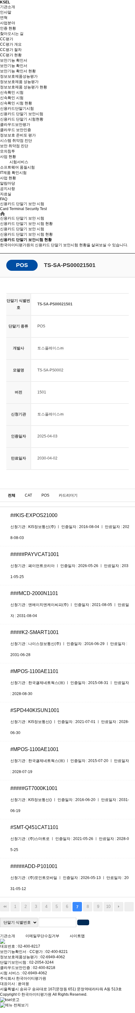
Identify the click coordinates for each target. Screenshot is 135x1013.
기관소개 (7, 7)
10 (108, 906)
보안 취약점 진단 (14, 146)
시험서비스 (18, 162)
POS (45, 495)
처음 (4, 906)
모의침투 (7, 151)
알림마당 (7, 183)
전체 (11, 495)
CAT (28, 495)
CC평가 (6, 39)
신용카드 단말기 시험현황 (21, 119)
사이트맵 (77, 936)
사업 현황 (8, 156)
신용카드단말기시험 (17, 108)
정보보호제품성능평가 (19, 76)
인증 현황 (8, 28)
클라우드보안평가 (15, 124)
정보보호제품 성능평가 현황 (23, 87)
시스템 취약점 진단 (16, 140)
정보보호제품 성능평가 (19, 82)
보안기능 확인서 (13, 60)
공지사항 (7, 188)
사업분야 (7, 23)
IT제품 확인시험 (13, 172)
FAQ (3, 199)
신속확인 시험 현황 (16, 103)
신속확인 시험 (12, 92)
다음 (118, 906)
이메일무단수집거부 (42, 936)
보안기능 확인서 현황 (18, 71)
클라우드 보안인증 (15, 130)
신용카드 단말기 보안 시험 (22, 229)
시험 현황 (26, 234)
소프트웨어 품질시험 (17, 167)
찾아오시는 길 (12, 33)
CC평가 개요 (11, 44)
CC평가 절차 (11, 49)
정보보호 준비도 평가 (18, 135)
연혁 (4, 17)
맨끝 (129, 906)
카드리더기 (68, 495)
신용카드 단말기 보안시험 (21, 114)
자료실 (5, 194)
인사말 (5, 12)
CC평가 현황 (11, 55)
